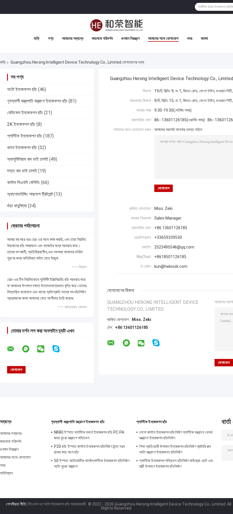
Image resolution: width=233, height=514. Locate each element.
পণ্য (50, 38)
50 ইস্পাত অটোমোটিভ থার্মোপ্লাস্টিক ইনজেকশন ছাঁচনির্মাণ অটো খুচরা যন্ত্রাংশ (91, 463)
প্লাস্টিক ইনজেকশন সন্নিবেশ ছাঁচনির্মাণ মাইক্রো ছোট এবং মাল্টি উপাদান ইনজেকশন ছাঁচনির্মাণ (176, 463)
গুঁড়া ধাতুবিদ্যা (17, 205)
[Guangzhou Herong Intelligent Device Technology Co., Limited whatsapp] (29, 349)
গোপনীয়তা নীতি (16, 504)
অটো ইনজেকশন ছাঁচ (22, 89)
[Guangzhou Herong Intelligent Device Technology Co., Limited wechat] (44, 349)
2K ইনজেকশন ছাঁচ (21, 124)
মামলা (204, 38)
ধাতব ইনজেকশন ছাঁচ (22, 147)
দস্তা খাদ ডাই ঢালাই (22, 171)
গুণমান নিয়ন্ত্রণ (130, 38)
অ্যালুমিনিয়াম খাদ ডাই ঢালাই (27, 159)
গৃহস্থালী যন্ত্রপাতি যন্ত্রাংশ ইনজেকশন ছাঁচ (37, 101)
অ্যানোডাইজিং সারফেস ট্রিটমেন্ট (30, 194)
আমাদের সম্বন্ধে (72, 38)
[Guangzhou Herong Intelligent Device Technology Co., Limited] (116, 25)
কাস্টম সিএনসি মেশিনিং (23, 182)
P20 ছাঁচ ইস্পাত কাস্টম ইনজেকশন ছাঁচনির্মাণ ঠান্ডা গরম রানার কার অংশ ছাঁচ (89, 449)
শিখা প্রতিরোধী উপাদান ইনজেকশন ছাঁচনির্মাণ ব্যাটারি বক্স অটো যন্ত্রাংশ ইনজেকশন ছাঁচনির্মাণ (175, 449)
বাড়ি (36, 38)
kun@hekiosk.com (171, 266)
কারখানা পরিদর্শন (102, 38)
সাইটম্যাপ (6, 473)
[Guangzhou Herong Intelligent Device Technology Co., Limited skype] (59, 348)
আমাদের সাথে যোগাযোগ (163, 38)
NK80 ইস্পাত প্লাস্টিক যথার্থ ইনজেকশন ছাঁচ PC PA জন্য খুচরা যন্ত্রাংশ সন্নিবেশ (89, 435)
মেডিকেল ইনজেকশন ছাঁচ (25, 112)
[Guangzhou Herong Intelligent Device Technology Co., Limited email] (14, 349)
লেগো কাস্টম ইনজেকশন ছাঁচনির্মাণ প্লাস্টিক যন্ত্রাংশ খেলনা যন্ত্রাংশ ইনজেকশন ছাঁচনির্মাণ (176, 435)
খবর (189, 38)
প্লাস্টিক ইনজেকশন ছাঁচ (24, 136)
